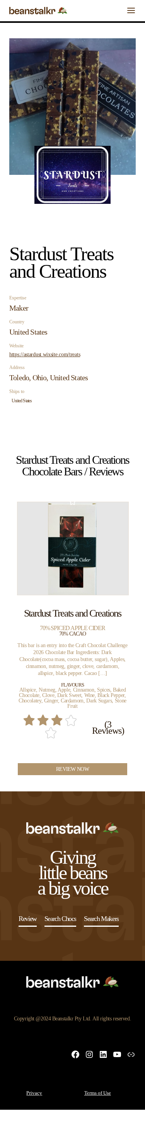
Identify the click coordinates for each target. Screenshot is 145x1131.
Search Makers (101, 919)
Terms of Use (97, 1093)
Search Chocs (60, 919)
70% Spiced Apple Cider (72, 628)
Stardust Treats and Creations (72, 613)
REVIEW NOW (72, 769)
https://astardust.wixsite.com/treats (44, 354)
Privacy (34, 1093)
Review (28, 919)
